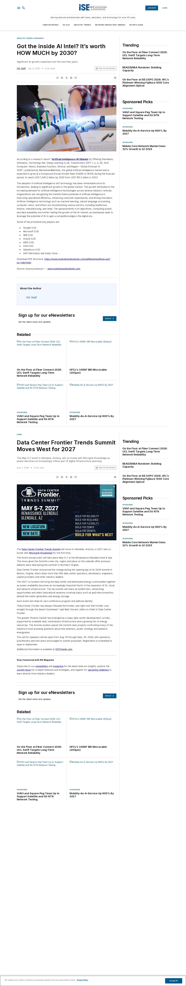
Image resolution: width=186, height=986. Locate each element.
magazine (58, 666)
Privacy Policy (82, 980)
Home (19, 434)
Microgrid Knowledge (40, 553)
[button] (19, 8)
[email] (75, 78)
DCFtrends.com (63, 649)
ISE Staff (21, 68)
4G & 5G (66, 25)
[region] (93, 981)
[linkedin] (62, 78)
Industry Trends (82, 25)
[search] (23, 8)
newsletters (41, 666)
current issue (24, 670)
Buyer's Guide (136, 25)
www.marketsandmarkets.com (63, 268)
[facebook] (57, 78)
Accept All (174, 981)
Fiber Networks (51, 25)
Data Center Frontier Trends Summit (41, 549)
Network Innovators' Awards (110, 25)
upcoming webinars (98, 670)
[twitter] (66, 78)
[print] (115, 78)
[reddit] (71, 78)
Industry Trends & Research (30, 38)
